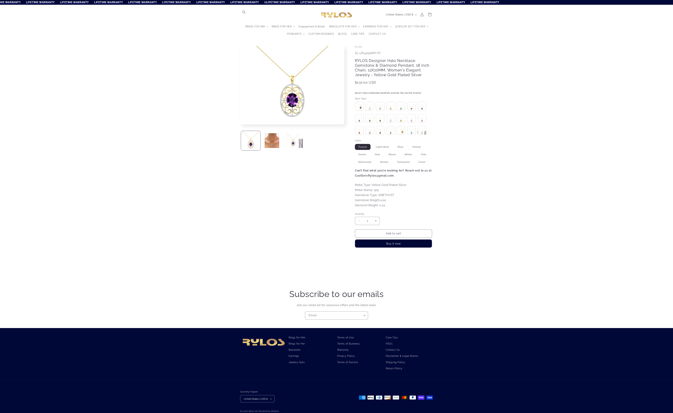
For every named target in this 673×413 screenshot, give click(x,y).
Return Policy (394, 368)
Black (394, 155)
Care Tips (392, 337)
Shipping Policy (395, 362)
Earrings (294, 356)
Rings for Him (297, 337)
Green (364, 155)
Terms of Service (347, 362)
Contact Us (393, 349)
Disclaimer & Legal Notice (402, 356)
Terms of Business (348, 343)
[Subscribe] (364, 315)
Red (379, 155)
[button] (244, 12)
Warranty (343, 349)
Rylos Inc (253, 411)
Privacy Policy (346, 356)
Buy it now (393, 243)
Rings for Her (297, 343)
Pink (425, 155)
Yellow (418, 147)
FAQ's (389, 343)
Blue (402, 147)
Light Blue (384, 147)
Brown (386, 162)
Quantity (359, 214)
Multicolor (366, 162)
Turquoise (405, 162)
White (410, 155)
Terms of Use (345, 337)
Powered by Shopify (269, 411)
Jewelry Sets (297, 362)
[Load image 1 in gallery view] (250, 140)
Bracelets (294, 349)
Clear (424, 162)
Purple (364, 147)
